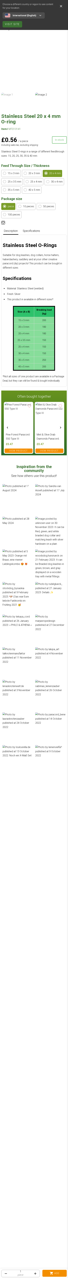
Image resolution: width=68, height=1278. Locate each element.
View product (18, 450)
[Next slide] (60, 427)
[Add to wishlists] (3, 223)
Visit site (12, 24)
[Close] (61, 6)
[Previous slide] (7, 427)
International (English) (24, 15)
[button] (17, 499)
